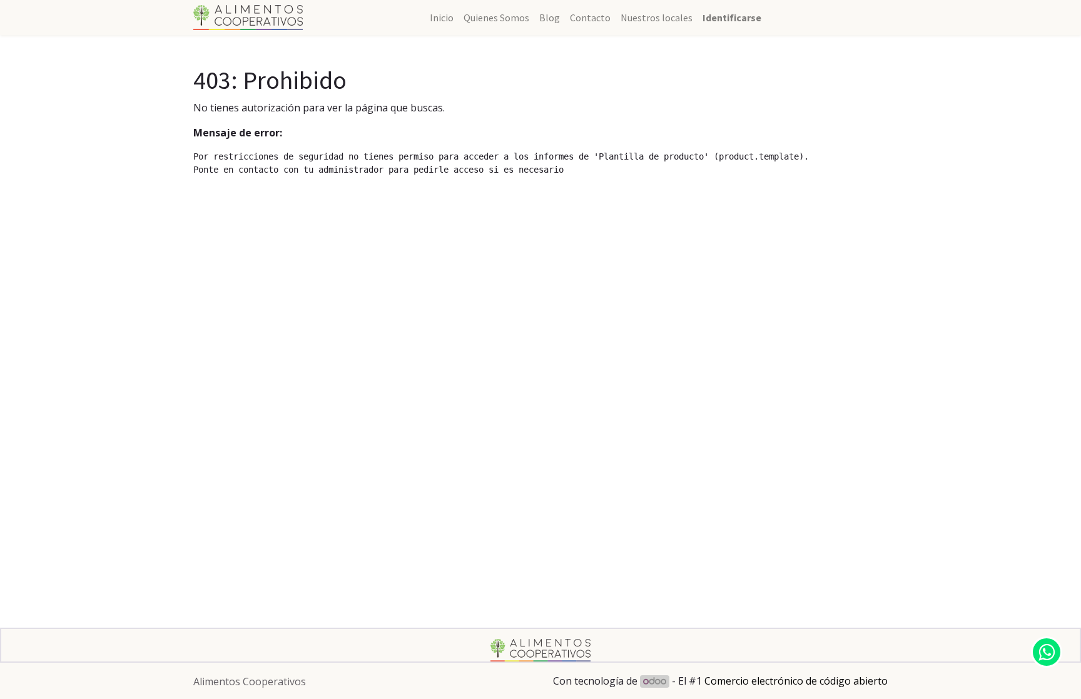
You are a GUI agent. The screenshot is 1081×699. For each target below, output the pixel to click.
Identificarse (732, 17)
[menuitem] (442, 17)
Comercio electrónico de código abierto (796, 681)
